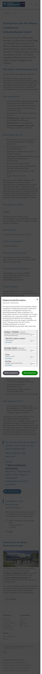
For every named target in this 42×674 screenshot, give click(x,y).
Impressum (6, 303)
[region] (20, 348)
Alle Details (8, 342)
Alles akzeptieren (30, 373)
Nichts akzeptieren (11, 373)
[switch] (32, 334)
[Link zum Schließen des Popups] (37, 299)
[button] (31, 335)
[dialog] (20, 337)
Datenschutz (15, 303)
